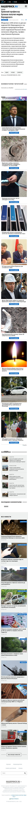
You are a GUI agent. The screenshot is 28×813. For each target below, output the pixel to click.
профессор (19, 72)
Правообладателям (17, 764)
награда (12, 72)
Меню (26, 6)
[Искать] (25, 773)
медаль (6, 72)
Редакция (8, 764)
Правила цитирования (11, 768)
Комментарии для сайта (21, 89)
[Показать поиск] (25, 2)
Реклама (20, 768)
